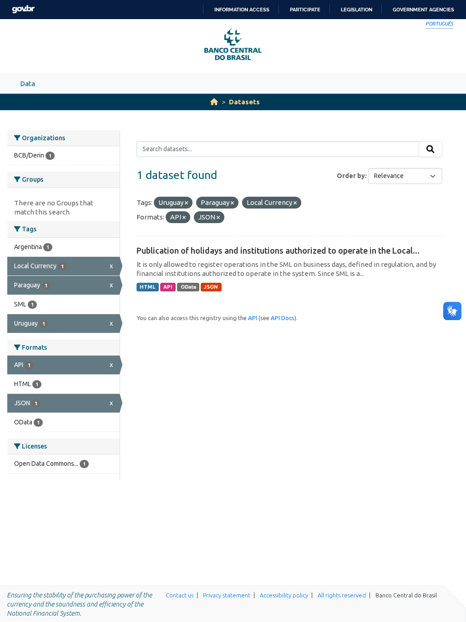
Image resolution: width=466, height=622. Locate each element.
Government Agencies (423, 9)
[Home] (214, 102)
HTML (147, 287)
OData (188, 287)
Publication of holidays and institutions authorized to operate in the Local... (278, 250)
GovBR (23, 9)
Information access (241, 9)
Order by (351, 175)
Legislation (356, 9)
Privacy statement (226, 595)
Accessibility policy (284, 595)
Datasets (244, 102)
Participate (305, 9)
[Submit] (430, 149)
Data (27, 83)
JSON (211, 287)
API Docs (282, 318)
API (167, 287)
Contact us (179, 595)
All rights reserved (342, 595)
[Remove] (186, 203)
